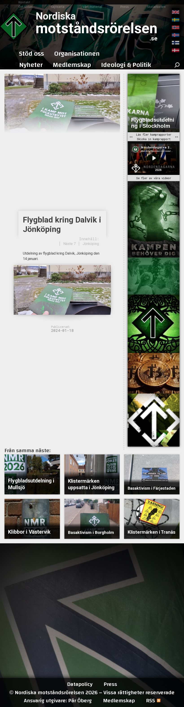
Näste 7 (69, 244)
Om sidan (25, 6)
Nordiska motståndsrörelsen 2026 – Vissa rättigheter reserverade (92, 692)
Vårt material (92, 6)
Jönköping (91, 244)
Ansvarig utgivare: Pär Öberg (58, 701)
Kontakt (24, 2)
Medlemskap (119, 701)
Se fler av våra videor (153, 178)
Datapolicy (79, 684)
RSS (150, 701)
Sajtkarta (57, 6)
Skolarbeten (156, 6)
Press (124, 6)
